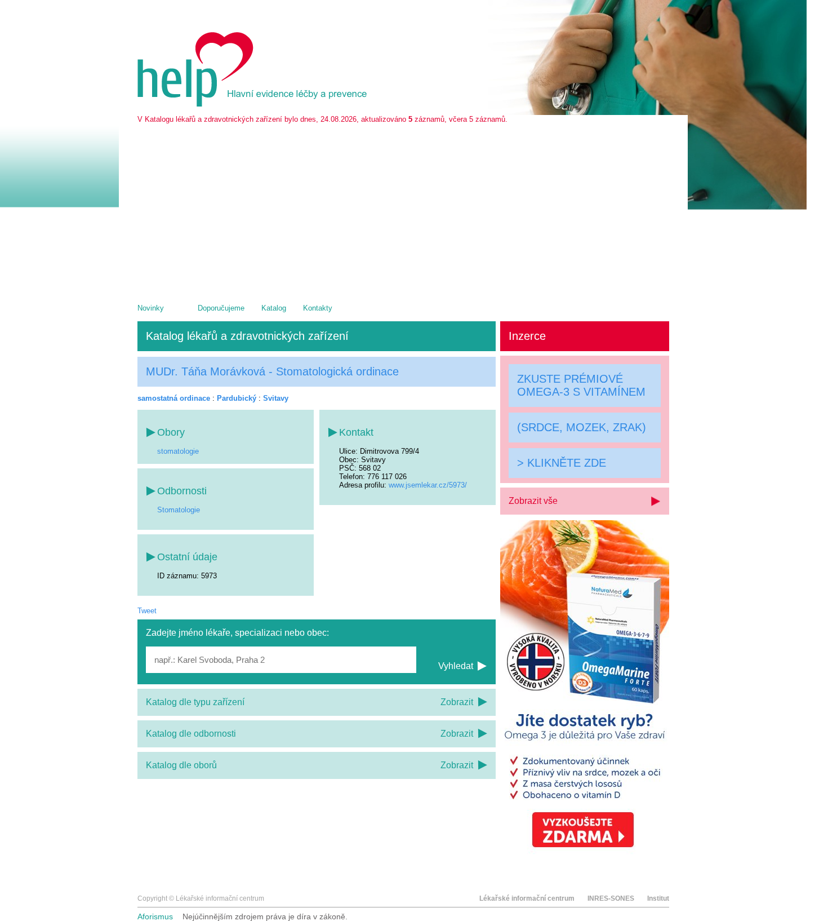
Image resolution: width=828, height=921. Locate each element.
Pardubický (236, 398)
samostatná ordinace (173, 398)
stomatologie (178, 451)
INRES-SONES (610, 898)
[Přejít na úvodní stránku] (254, 104)
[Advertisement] (403, 208)
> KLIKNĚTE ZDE (561, 462)
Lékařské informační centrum (527, 898)
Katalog (273, 308)
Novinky (150, 308)
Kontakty (317, 308)
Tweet (147, 610)
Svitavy (275, 398)
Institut (658, 898)
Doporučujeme (221, 308)
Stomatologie (178, 510)
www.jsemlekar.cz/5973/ (428, 485)
